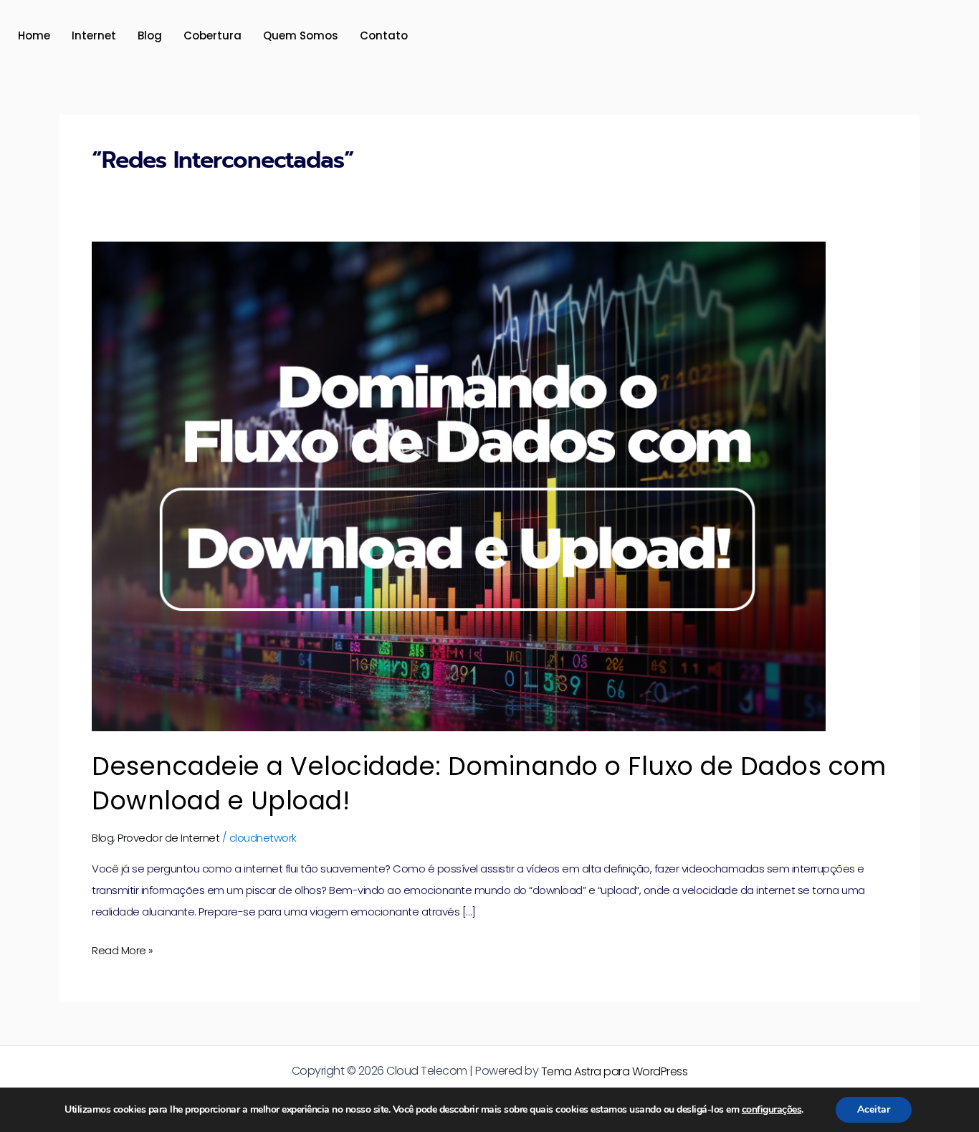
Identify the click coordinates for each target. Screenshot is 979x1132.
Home (34, 35)
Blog (150, 35)
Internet (94, 35)
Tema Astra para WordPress (614, 1071)
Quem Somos (300, 35)
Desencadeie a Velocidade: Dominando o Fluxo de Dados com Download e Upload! (489, 782)
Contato (384, 35)
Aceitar (873, 1109)
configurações (772, 1109)
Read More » (122, 949)
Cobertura (212, 35)
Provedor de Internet (168, 837)
